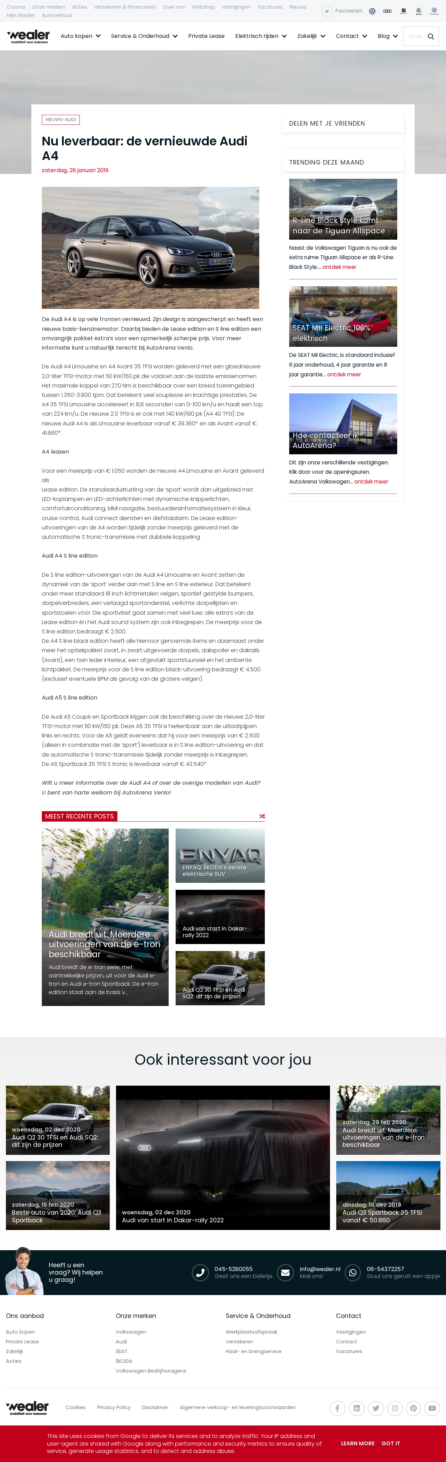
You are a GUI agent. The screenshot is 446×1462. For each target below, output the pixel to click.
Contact (346, 1341)
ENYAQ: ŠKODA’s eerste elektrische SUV (214, 870)
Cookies (76, 1407)
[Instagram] (395, 1408)
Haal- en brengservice (254, 1351)
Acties (14, 1361)
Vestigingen (351, 1331)
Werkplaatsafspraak (251, 1331)
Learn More (358, 1443)
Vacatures (349, 1351)
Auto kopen (20, 1331)
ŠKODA (124, 1361)
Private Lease (22, 1341)
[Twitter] (376, 1408)
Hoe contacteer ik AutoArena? (325, 440)
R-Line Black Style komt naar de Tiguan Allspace (339, 225)
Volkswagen (131, 1331)
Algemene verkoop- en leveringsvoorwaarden (238, 1407)
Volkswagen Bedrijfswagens (151, 1370)
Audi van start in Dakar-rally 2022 (215, 932)
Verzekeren (239, 1341)
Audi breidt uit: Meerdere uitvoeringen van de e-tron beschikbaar (105, 944)
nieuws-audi (61, 119)
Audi (121, 1341)
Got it (391, 1443)
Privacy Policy (114, 1407)
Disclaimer (155, 1407)
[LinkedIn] (357, 1408)
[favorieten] (327, 11)
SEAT (122, 1351)
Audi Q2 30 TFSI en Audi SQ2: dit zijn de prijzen (214, 993)
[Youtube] (413, 1408)
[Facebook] (337, 1408)
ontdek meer (339, 267)
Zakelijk (14, 1351)
